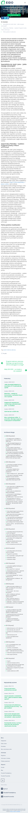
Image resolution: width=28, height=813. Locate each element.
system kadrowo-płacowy (9, 350)
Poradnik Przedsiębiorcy (6, 773)
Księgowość (3, 740)
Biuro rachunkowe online (6, 749)
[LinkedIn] (7, 18)
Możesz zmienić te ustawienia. (15, 811)
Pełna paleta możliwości (9, 32)
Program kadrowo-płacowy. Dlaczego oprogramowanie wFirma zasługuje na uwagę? (15, 363)
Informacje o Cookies (5, 758)
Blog (2, 770)
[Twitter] (5, 18)
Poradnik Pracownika (5, 776)
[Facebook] (2, 18)
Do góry (5, 353)
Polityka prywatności (5, 761)
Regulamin (3, 755)
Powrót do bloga (14, 15)
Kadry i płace (4, 743)
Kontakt (2, 767)
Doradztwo (3, 746)
